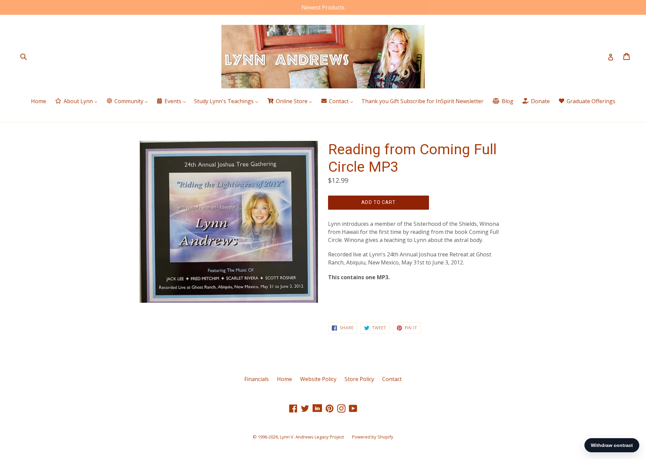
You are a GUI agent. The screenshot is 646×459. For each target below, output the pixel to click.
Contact (392, 379)
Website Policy (318, 379)
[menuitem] (38, 102)
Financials (256, 379)
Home (284, 379)
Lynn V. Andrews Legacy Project (312, 437)
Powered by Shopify (372, 437)
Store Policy (359, 379)
